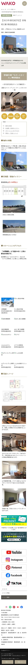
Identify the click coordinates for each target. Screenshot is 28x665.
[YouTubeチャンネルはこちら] (14, 552)
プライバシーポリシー (16, 655)
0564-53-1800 (15, 617)
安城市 (19, 628)
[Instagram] (14, 560)
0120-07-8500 (7, 617)
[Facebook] (14, 575)
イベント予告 (5, 593)
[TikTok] (14, 583)
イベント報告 (5, 597)
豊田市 (14, 628)
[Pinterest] (14, 567)
